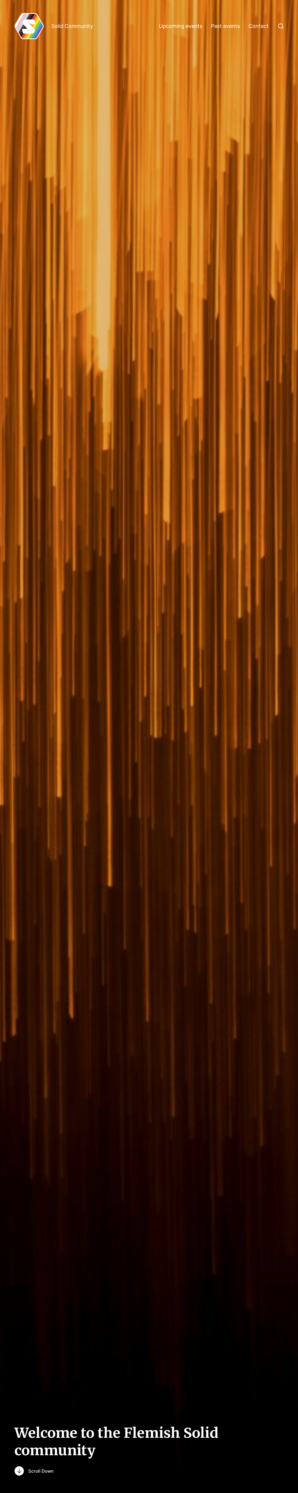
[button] (281, 26)
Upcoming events (180, 26)
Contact (259, 26)
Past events (225, 26)
